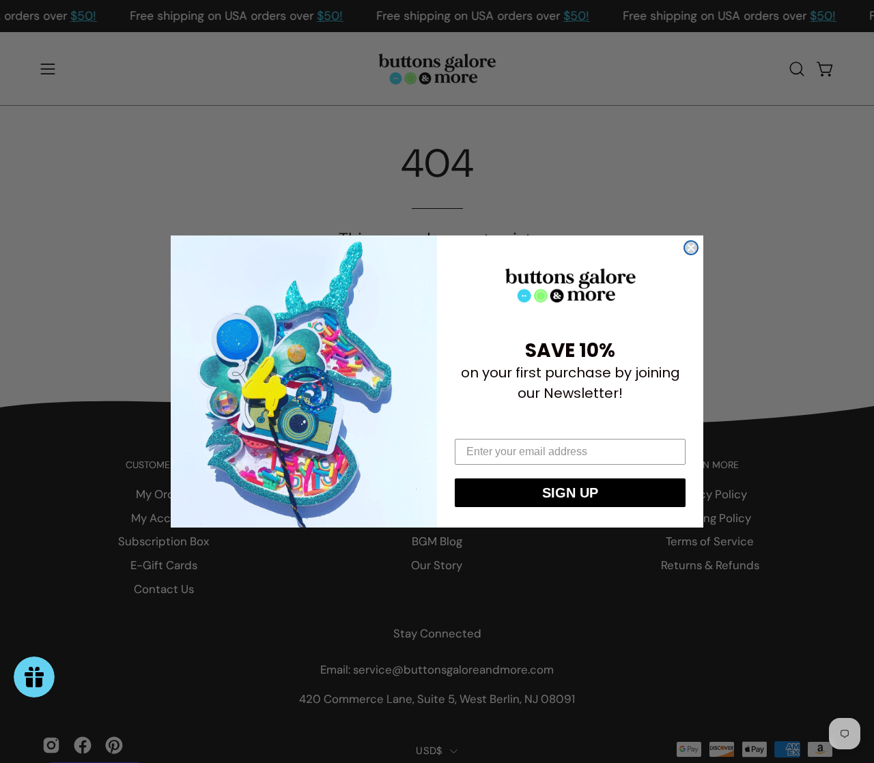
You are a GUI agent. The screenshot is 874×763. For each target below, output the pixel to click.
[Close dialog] (691, 248)
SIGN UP (570, 492)
